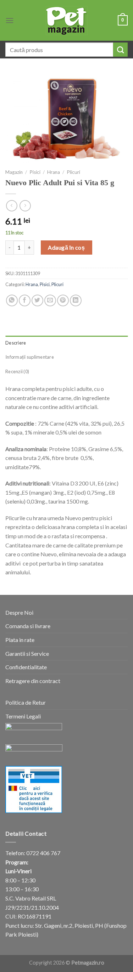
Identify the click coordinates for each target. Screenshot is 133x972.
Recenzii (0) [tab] (17, 371)
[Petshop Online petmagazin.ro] (66, 20)
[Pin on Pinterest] (63, 300)
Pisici (34, 172)
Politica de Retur (25, 702)
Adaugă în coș (66, 247)
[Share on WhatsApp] (12, 300)
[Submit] (120, 49)
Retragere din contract (32, 680)
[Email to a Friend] (50, 300)
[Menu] (9, 20)
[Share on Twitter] (37, 300)
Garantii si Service (27, 653)
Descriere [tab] (15, 343)
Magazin (14, 172)
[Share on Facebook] (25, 300)
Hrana (53, 172)
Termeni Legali (23, 716)
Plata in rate (19, 639)
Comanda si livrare (27, 626)
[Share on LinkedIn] (76, 300)
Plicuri (73, 172)
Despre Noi (19, 612)
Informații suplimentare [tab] (29, 357)
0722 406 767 (43, 852)
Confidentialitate (26, 667)
